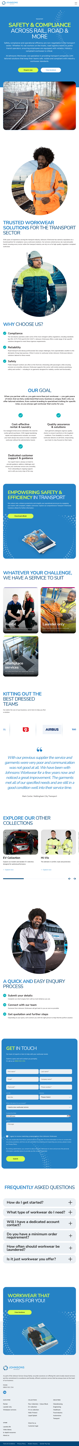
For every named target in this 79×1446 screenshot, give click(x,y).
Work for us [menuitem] (32, 1423)
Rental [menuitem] (5, 1404)
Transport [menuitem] (56, 1418)
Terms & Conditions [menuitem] (9, 1444)
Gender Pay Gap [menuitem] (45, 1444)
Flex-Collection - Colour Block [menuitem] (38, 1404)
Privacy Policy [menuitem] (21, 1444)
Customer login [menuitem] (33, 1426)
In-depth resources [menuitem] (9, 1432)
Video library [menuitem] (7, 1430)
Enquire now (28, 70)
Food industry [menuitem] (57, 1413)
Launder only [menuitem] (7, 1407)
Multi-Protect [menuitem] (32, 1413)
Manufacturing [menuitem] (58, 1404)
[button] (70, 879)
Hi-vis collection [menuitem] (33, 1410)
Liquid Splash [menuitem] (32, 1416)
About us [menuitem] (6, 1435)
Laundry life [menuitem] (7, 1427)
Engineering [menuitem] (57, 1407)
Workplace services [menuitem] (9, 1410)
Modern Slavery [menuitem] (33, 1444)
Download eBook (21, 516)
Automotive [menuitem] (57, 1416)
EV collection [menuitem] (32, 1407)
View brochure (51, 70)
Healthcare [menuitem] (57, 1410)
